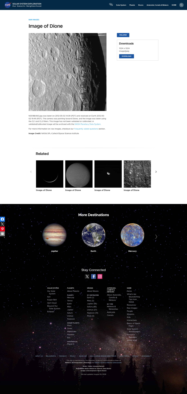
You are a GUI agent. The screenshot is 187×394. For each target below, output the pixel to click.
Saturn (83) (92, 307)
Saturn (70, 313)
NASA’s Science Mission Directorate (108, 362)
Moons (90, 288)
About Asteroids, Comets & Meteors (114, 297)
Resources (131, 305)
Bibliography (51, 356)
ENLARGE (123, 35)
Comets (110, 315)
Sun (49, 297)
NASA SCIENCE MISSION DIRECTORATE (103, 356)
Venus (70, 301)
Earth (93, 251)
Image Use (83, 356)
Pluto (69, 325)
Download (126, 56)
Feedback (63, 356)
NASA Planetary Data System (88, 124)
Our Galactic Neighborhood (27, 6)
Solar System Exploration (27, 3)
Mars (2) (90, 301)
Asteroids (111, 312)
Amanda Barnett (98, 366)
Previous (30, 171)
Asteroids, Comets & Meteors (111, 290)
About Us (39, 356)
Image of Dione (44, 190)
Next (156, 171)
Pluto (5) (90, 316)
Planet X (70, 344)
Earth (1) (90, 297)
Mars (69, 307)
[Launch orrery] (111, 5)
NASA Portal (124, 356)
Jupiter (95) (92, 304)
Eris (68, 338)
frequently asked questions (86, 129)
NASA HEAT (132, 340)
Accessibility (147, 356)
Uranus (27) (92, 310)
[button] (174, 5)
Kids (129, 317)
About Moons (92, 291)
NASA (8, 5)
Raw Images (34, 20)
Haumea (70, 334)
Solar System (53, 288)
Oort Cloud (51, 303)
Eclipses (50, 312)
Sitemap (135, 356)
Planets (70, 288)
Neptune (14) (92, 313)
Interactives (132, 320)
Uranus (70, 316)
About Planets (73, 291)
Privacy (73, 356)
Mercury (132, 251)
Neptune (71, 319)
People (130, 311)
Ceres (69, 328)
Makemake (71, 331)
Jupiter (54, 251)
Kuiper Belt (52, 300)
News (129, 291)
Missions (130, 314)
